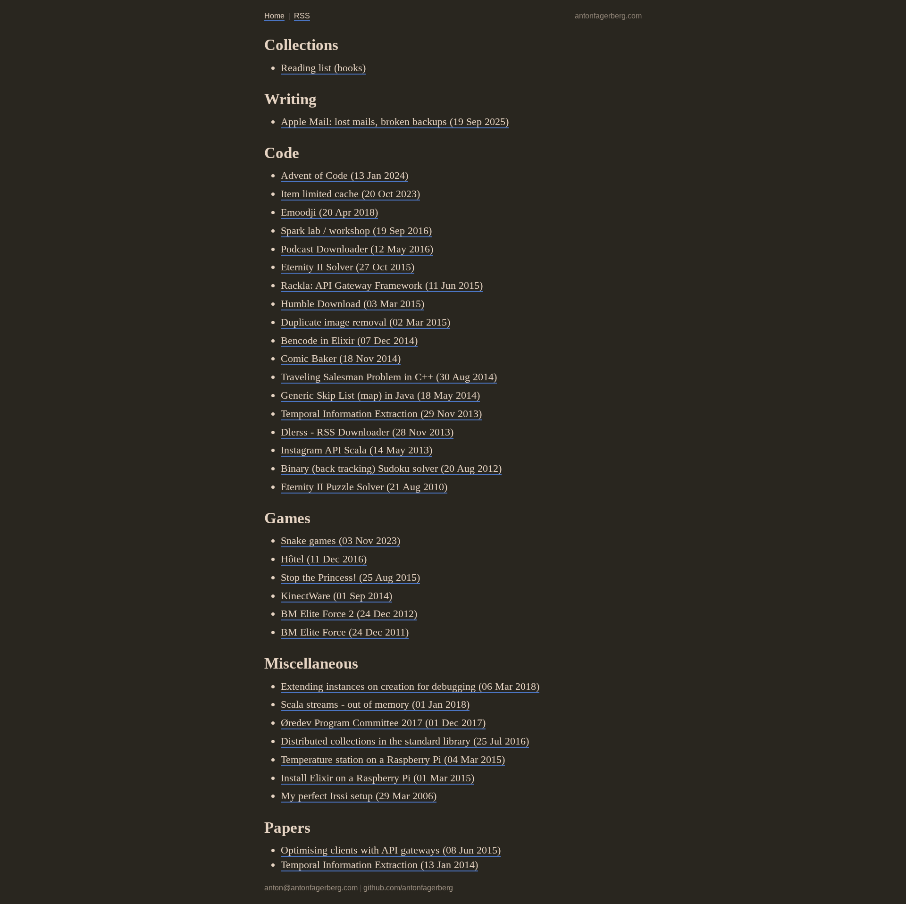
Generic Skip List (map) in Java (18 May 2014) (380, 395)
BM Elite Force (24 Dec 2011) (345, 632)
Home (274, 16)
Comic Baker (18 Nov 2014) (341, 358)
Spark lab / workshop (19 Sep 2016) (356, 230)
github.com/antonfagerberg (408, 888)
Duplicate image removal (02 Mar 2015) (365, 322)
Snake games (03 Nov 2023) (340, 540)
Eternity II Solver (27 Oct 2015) (347, 267)
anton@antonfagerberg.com (311, 888)
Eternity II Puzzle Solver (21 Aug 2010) (364, 487)
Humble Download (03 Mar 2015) (352, 304)
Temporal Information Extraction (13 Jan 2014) (379, 865)
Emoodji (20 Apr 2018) (329, 212)
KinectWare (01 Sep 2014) (336, 596)
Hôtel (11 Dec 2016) (324, 559)
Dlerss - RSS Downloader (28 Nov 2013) (367, 432)
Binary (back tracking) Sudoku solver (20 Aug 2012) (391, 468)
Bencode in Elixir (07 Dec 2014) (349, 340)
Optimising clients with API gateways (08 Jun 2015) (391, 850)
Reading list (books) (323, 68)
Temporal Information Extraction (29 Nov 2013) (381, 413)
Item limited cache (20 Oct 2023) (350, 194)
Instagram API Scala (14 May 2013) (356, 450)
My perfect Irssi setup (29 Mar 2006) (358, 796)
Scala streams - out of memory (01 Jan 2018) (375, 704)
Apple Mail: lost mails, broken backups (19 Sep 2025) (395, 121)
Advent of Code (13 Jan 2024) (344, 175)
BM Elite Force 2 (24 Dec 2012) (349, 613)
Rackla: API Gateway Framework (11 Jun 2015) (382, 285)
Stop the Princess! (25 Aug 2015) (350, 577)
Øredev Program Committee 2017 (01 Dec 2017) (383, 722)
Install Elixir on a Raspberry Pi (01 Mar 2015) (377, 778)
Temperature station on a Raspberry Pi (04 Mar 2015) (393, 759)
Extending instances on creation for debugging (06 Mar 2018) (410, 686)
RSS (302, 16)
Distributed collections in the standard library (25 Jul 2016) (405, 741)
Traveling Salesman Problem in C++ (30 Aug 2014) (389, 377)
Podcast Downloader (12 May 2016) (357, 249)
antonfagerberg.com (608, 16)
